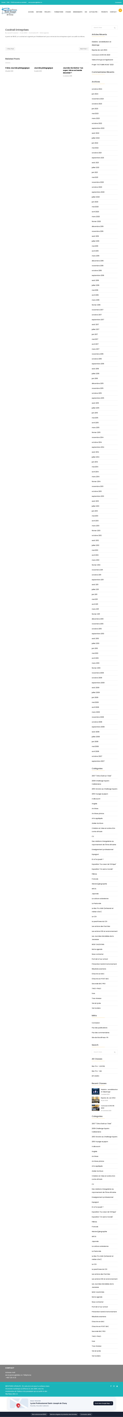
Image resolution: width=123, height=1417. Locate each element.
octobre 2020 (97, 187)
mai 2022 (95, 148)
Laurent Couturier (12, 33)
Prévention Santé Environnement (104, 964)
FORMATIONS (58, 12)
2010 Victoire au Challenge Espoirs (104, 789)
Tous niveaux (96, 998)
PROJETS (47, 12)
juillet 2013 (95, 506)
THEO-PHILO (96, 988)
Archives (95, 808)
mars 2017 (95, 349)
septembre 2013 (98, 496)
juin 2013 (95, 511)
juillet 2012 (95, 545)
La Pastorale (96, 903)
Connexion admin (86, 1415)
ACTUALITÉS (93, 12)
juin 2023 (95, 109)
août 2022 (95, 133)
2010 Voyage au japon (100, 794)
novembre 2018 (97, 266)
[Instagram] (114, 1386)
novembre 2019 (97, 231)
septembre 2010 (98, 634)
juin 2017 (95, 334)
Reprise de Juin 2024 (99, 50)
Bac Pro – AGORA (98, 1066)
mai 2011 (95, 599)
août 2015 (95, 403)
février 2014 (96, 481)
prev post (11, 49)
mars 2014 (95, 477)
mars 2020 (96, 216)
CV (93, 836)
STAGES (68, 12)
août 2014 (95, 452)
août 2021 (95, 163)
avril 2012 (95, 555)
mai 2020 (95, 207)
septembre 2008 (98, 727)
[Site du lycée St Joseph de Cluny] (9, 12)
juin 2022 (95, 143)
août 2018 (95, 280)
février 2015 (96, 432)
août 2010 (95, 638)
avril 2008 (95, 751)
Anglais (94, 804)
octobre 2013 (97, 491)
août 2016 (95, 369)
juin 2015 (95, 413)
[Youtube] (117, 1386)
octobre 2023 (97, 104)
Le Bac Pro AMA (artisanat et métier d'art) (102, 910)
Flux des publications (99, 1028)
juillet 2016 (95, 373)
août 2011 (95, 584)
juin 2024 (95, 94)
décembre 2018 (97, 261)
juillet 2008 (96, 737)
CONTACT (113, 12)
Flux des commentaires (100, 1033)
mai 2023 (95, 113)
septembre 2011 (98, 580)
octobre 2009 (97, 678)
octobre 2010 (97, 629)
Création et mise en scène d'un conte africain (103, 830)
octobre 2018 (97, 270)
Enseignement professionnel (102, 849)
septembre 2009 (98, 683)
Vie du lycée (96, 1003)
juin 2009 (95, 697)
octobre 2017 (97, 315)
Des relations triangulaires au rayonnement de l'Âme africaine (104, 843)
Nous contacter (98, 954)
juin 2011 (94, 594)
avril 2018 (95, 295)
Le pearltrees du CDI (99, 921)
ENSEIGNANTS (77, 12)
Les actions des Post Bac (101, 926)
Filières (94, 874)
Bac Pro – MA (97, 1071)
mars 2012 (95, 560)
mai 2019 (95, 246)
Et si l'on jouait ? (97, 859)
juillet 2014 (95, 457)
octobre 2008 (97, 722)
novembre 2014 (97, 437)
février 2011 (96, 614)
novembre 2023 (98, 99)
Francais (95, 879)
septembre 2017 (98, 320)
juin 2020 (95, 202)
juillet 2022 (96, 138)
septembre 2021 (98, 158)
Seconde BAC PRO (99, 984)
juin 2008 (95, 741)
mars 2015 (95, 427)
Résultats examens (99, 969)
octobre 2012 (97, 535)
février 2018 (96, 305)
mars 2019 (95, 256)
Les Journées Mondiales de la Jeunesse (103, 938)
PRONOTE (104, 12)
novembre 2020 (98, 182)
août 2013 (95, 501)
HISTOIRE (39, 12)
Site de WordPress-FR (100, 1037)
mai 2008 (95, 746)
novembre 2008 (98, 717)
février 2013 (96, 530)
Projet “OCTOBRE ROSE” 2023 (102, 65)
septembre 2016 (98, 364)
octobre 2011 (96, 575)
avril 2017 (95, 344)
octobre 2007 (97, 756)
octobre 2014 (97, 442)
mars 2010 (95, 663)
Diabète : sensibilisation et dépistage (101, 43)
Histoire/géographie (99, 884)
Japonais (95, 894)
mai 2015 (95, 418)
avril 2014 (95, 472)
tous (93, 993)
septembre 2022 (98, 128)
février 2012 (96, 565)
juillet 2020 (96, 197)
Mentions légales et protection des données (63, 1415)
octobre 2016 (97, 359)
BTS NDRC (95, 1076)
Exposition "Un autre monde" (102, 869)
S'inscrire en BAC (98, 974)
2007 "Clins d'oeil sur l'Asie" (101, 776)
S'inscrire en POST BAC (100, 979)
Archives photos (98, 813)
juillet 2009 (96, 692)
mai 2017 (95, 339)
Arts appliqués (97, 818)
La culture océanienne (100, 898)
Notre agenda (44, 33)
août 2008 (95, 732)
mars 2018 (95, 300)
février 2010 (96, 668)
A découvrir (96, 799)
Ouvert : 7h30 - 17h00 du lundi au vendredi (13, 2)
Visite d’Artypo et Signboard (102, 60)
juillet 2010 (95, 643)
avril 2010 (95, 658)
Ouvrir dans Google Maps (104, 1404)
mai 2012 (95, 550)
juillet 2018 (95, 285)
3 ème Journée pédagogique (17, 68)
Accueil (31, 12)
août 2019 (95, 236)
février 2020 (96, 221)
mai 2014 (95, 467)
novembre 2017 (97, 310)
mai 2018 (95, 290)
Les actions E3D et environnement (105, 931)
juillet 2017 (95, 329)
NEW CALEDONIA (98, 944)
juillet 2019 (95, 241)
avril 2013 (95, 521)
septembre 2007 (98, 761)
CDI (86, 12)
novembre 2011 (97, 570)
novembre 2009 (98, 673)
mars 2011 (95, 609)
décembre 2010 (97, 619)
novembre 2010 (97, 624)
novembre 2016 (97, 354)
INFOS (94, 889)
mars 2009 (96, 712)
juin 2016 (95, 378)
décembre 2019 (97, 226)
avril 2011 (95, 604)
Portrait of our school (100, 959)
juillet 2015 (95, 408)
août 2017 (95, 324)
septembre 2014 (98, 447)
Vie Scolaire (96, 1008)
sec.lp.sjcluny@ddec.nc (35, 2)
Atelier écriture (97, 823)
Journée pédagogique (43, 68)
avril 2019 (95, 251)
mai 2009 (95, 702)
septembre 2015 (98, 398)
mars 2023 (96, 118)
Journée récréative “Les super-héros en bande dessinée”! (73, 70)
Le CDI (94, 916)
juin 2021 (95, 172)
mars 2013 (95, 526)
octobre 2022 (97, 123)
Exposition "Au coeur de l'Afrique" (104, 864)
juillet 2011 (95, 589)
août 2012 (95, 540)
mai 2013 (95, 516)
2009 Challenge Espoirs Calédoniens (100, 782)
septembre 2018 (98, 275)
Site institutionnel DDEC (39, 1415)
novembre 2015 (97, 388)
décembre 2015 (97, 383)
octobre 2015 (97, 393)
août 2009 (95, 687)
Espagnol (95, 854)
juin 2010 (95, 648)
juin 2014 (95, 462)
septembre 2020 (98, 192)
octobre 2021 (97, 153)
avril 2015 (95, 423)
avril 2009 (95, 707)
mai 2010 (95, 653)
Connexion (118, 2)
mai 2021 (95, 177)
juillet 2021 (95, 167)
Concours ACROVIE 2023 (101, 55)
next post (83, 49)
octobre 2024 (97, 89)
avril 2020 (95, 212)
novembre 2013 (97, 486)
